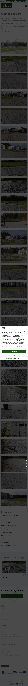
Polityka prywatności (17, 358)
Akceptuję (14, 351)
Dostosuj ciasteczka (14, 356)
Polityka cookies (8, 358)
